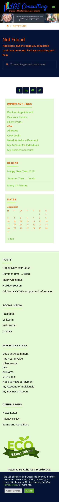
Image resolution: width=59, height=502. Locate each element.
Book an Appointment (20, 112)
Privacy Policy (11, 418)
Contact (7, 331)
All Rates (12, 130)
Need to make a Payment (22, 140)
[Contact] (39, 90)
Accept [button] (29, 491)
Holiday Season (12, 285)
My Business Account (20, 150)
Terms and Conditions (16, 424)
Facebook (9, 313)
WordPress (43, 469)
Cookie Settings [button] (13, 491)
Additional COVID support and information (28, 291)
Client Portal (14, 122)
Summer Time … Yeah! (21, 178)
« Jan (10, 238)
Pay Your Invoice (17, 117)
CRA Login (13, 135)
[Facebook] (19, 90)
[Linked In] (26, 90)
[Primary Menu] (53, 7)
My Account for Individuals (23, 145)
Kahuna (27, 469)
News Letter (10, 412)
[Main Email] (33, 90)
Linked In (8, 319)
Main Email (9, 325)
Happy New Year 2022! (21, 171)
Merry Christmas (17, 185)
